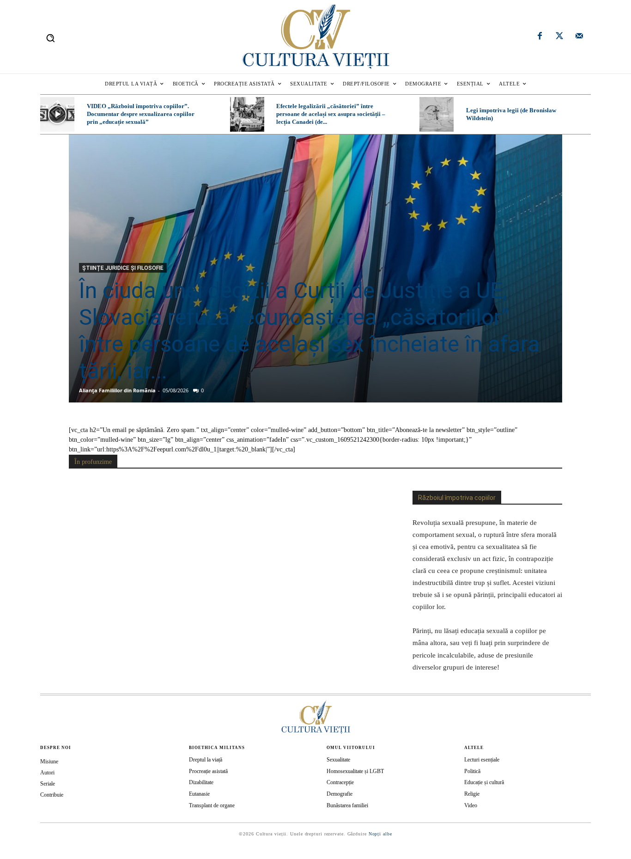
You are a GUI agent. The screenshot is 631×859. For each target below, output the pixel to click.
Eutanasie (199, 794)
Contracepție (340, 782)
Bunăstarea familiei (347, 805)
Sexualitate (338, 759)
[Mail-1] (579, 37)
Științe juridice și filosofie (123, 268)
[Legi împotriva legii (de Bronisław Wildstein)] (436, 114)
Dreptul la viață (205, 759)
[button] (50, 38)
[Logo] (315, 37)
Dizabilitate (201, 782)
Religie (471, 794)
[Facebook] (540, 37)
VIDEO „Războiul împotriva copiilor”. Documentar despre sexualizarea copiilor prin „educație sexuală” (140, 114)
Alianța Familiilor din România (117, 390)
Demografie (339, 794)
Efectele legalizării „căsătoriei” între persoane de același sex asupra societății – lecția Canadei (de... (330, 114)
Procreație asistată (208, 771)
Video (470, 805)
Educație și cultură (484, 782)
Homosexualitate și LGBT (355, 771)
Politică (472, 771)
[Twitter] (559, 37)
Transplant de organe (212, 805)
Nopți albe (380, 833)
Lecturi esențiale (481, 759)
